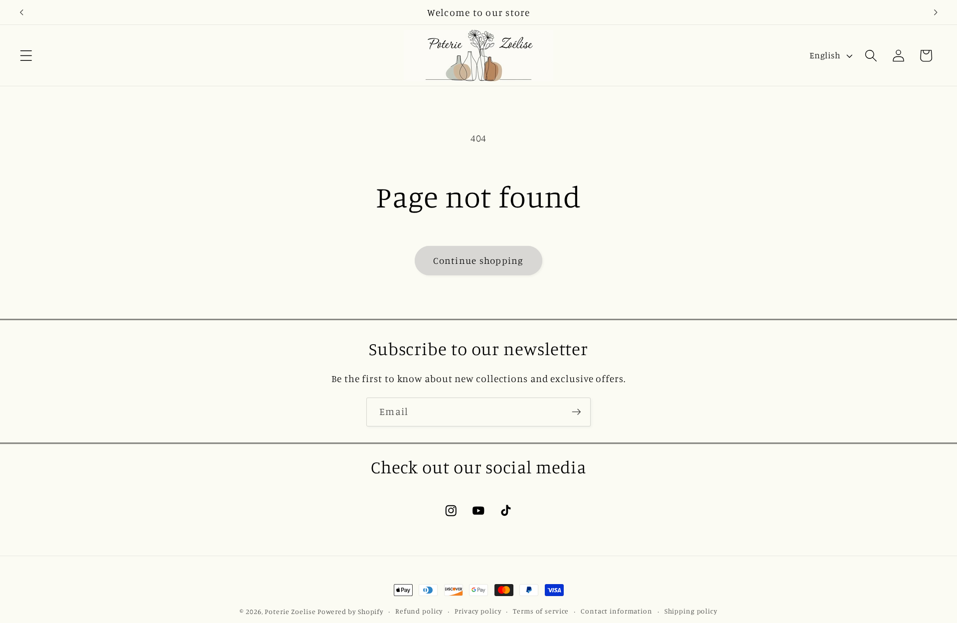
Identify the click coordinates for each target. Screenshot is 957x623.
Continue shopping (478, 260)
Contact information (616, 611)
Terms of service (541, 611)
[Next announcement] (936, 12)
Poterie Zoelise (290, 612)
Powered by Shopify (350, 612)
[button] (26, 55)
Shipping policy (690, 611)
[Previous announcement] (21, 12)
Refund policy (419, 611)
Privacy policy (478, 611)
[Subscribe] (576, 412)
